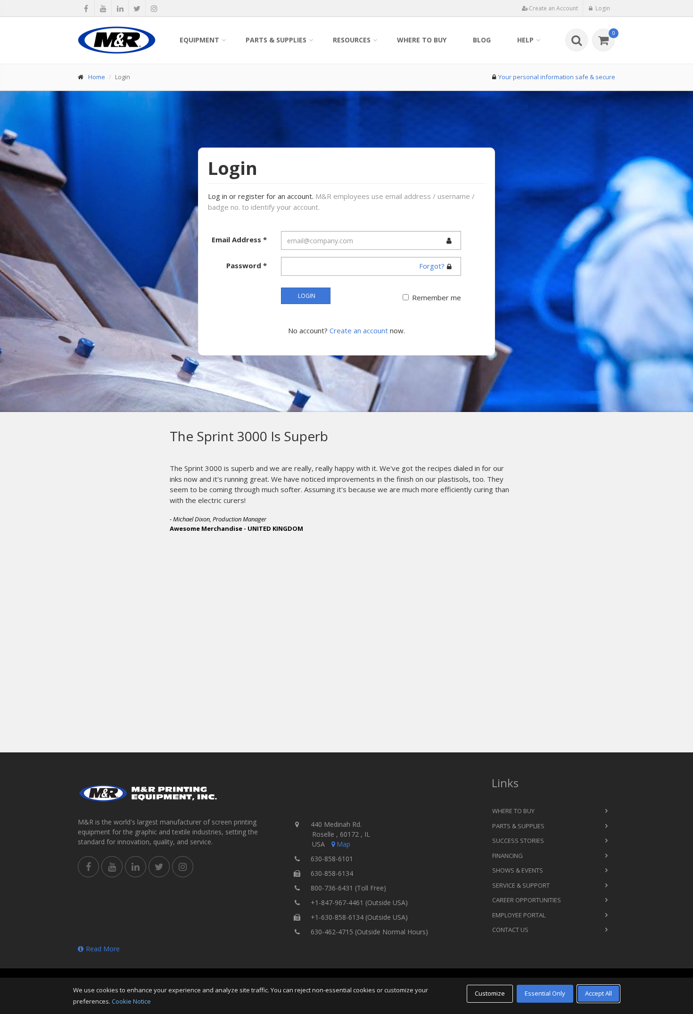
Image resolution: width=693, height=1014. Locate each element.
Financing (507, 855)
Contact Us (510, 929)
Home (96, 77)
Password (246, 265)
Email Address (239, 239)
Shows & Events (517, 870)
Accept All (598, 993)
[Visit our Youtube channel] (103, 8)
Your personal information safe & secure (556, 77)
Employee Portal (518, 915)
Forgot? (432, 266)
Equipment (199, 39)
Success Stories (518, 840)
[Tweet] (137, 8)
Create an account (359, 330)
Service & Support (521, 885)
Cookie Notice (131, 1001)
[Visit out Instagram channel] (154, 8)
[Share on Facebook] (86, 8)
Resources (352, 39)
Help (525, 39)
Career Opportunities (526, 900)
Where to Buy (421, 39)
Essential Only (545, 993)
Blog (482, 39)
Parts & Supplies (276, 39)
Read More (103, 948)
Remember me (436, 297)
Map (343, 844)
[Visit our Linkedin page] (120, 8)
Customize (490, 993)
